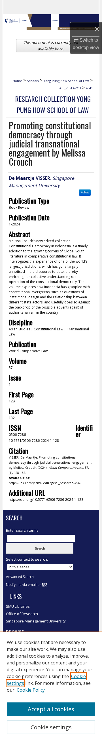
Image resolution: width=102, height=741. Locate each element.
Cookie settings (51, 727)
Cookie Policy (31, 690)
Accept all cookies (51, 709)
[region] (51, 686)
